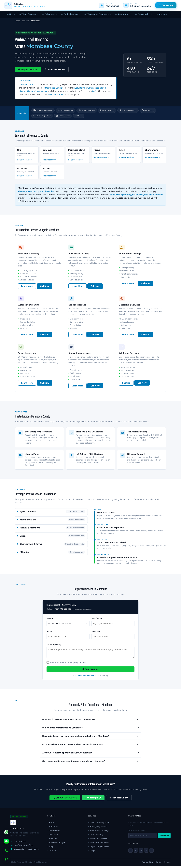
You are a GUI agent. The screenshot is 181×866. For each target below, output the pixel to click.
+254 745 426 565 (56, 69)
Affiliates (53, 838)
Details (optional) (54, 644)
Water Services (28, 14)
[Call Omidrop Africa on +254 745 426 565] (6, 850)
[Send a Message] (6, 841)
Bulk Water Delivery (99, 830)
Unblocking (149, 110)
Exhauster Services (98, 838)
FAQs (92, 850)
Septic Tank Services (99, 842)
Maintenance (64, 116)
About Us (53, 826)
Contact (52, 850)
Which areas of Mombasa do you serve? (62, 727)
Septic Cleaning (88, 110)
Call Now (44, 286)
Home (12, 14)
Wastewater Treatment (98, 14)
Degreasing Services (99, 846)
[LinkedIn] (146, 850)
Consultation (144, 14)
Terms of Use (147, 862)
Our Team (53, 834)
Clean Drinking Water (100, 822)
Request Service (29, 69)
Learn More (27, 286)
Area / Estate (97, 618)
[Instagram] (141, 850)
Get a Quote (167, 5)
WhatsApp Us (94, 797)
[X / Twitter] (136, 850)
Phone (50, 631)
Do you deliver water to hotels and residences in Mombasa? (73, 744)
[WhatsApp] (151, 850)
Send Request (92, 669)
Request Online (120, 797)
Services (25, 21)
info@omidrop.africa (140, 6)
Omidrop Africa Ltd (25, 862)
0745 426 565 (112, 6)
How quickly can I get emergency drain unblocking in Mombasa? (75, 736)
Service (50, 618)
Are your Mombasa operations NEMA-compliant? (67, 752)
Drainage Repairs (129, 110)
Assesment (123, 14)
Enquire (126, 383)
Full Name (95, 631)
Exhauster (50, 14)
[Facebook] (130, 850)
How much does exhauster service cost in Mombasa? (69, 719)
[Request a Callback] (6, 859)
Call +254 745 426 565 (66, 797)
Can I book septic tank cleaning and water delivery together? (73, 761)
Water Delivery (67, 110)
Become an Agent (57, 842)
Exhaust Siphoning (44, 110)
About (162, 14)
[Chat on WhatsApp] (6, 832)
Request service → (24, 160)
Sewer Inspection (43, 116)
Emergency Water (98, 826)
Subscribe (164, 835)
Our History (54, 830)
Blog (51, 846)
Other (79, 116)
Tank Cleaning (71, 14)
